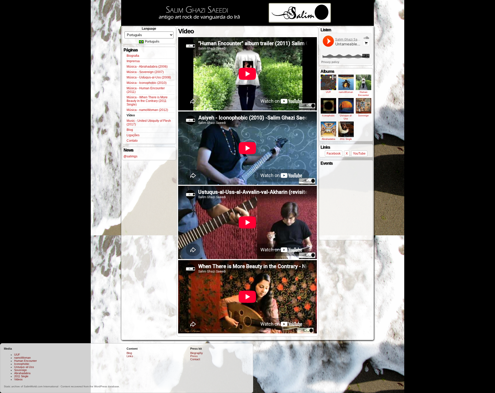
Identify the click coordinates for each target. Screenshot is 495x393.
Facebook (334, 153)
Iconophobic (328, 115)
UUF (328, 92)
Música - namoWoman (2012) (147, 110)
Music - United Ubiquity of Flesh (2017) (149, 122)
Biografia (133, 56)
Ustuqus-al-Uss (346, 117)
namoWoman (346, 92)
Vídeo (131, 115)
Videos (18, 379)
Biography (196, 353)
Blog (130, 130)
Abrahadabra (328, 139)
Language (149, 28)
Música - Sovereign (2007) (145, 72)
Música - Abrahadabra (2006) (147, 66)
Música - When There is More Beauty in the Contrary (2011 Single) (147, 100)
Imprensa (133, 61)
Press (194, 356)
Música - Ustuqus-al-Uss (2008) (149, 77)
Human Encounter (363, 94)
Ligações (133, 135)
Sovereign (363, 115)
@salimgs (130, 156)
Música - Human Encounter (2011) (146, 90)
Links (130, 356)
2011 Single (346, 139)
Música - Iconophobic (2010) (147, 83)
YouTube (359, 153)
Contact (195, 359)
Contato (132, 140)
